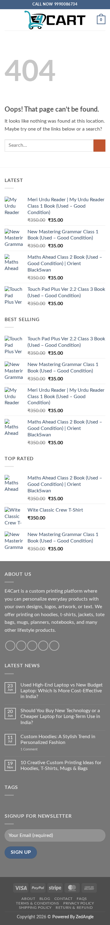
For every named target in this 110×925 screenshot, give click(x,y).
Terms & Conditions (37, 903)
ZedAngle (85, 917)
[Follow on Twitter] (32, 646)
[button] (8, 19)
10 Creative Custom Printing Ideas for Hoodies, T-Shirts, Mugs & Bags (60, 765)
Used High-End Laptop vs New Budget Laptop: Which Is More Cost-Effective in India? (61, 691)
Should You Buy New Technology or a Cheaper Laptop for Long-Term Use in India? (60, 716)
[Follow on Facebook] (10, 646)
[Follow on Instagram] (21, 646)
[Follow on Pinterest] (54, 646)
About (28, 899)
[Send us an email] (43, 646)
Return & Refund (74, 907)
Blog (44, 899)
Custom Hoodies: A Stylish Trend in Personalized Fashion (57, 739)
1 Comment (38, 749)
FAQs (82, 899)
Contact (63, 899)
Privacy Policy (78, 903)
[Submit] (99, 145)
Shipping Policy (35, 907)
